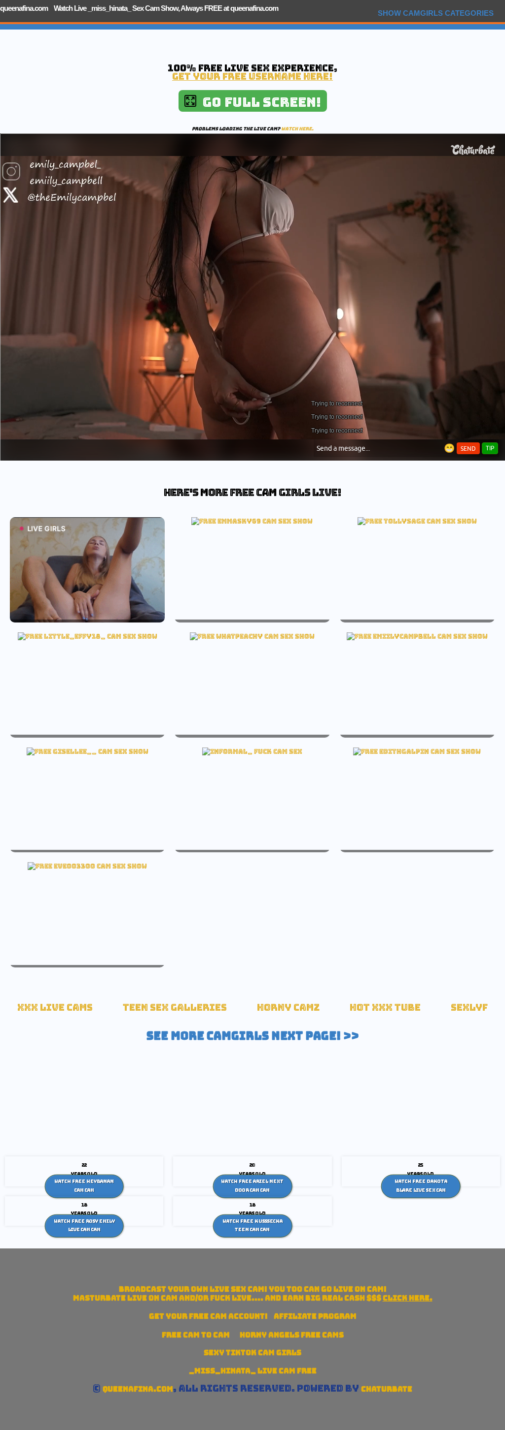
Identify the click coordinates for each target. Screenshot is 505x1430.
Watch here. (297, 128)
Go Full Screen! (258, 102)
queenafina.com (24, 8)
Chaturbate (386, 1389)
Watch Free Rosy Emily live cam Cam (84, 1225)
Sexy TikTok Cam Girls (252, 1352)
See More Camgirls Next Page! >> (252, 1035)
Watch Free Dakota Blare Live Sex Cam (421, 1186)
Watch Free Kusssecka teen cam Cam (252, 1225)
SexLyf (469, 1007)
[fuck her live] (252, 751)
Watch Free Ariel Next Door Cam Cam (252, 1186)
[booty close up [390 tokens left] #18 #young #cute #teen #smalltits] (417, 751)
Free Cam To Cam (196, 1334)
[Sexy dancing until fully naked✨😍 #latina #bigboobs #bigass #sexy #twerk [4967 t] (417, 636)
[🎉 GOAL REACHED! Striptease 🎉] (87, 636)
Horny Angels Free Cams (292, 1334)
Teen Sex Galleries (175, 1007)
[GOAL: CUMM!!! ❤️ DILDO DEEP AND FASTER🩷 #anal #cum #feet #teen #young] (87, 751)
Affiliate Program (315, 1316)
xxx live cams (55, 1007)
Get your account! (208, 1316)
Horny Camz (288, 1007)
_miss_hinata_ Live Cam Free (253, 1370)
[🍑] (252, 636)
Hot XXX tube (385, 1007)
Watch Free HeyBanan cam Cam (84, 1186)
